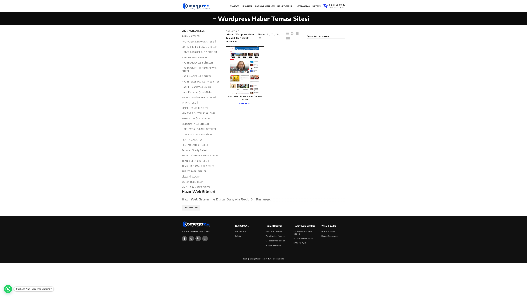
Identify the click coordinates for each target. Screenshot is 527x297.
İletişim (238, 236)
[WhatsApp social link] (205, 238)
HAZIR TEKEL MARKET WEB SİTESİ (201, 81)
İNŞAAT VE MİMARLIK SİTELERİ (199, 97)
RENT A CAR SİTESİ (192, 139)
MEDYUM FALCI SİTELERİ (195, 124)
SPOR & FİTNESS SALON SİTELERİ (200, 155)
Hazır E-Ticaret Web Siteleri (196, 87)
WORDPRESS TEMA (192, 182)
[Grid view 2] (292, 34)
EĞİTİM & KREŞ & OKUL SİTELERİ (199, 47)
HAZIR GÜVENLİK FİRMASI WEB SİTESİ (199, 69)
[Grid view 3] (297, 34)
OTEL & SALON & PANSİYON (197, 134)
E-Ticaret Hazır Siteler (303, 238)
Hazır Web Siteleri (274, 231)
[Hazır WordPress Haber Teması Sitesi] (245, 70)
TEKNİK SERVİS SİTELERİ (195, 161)
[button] (8, 289)
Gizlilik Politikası (328, 231)
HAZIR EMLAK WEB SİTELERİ (197, 62)
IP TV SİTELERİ (190, 102)
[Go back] (214, 18)
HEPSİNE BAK (300, 243)
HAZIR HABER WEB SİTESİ (196, 76)
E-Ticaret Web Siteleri (275, 241)
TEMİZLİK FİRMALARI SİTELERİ (198, 166)
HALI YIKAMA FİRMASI (194, 57)
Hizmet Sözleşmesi (329, 236)
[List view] (287, 34)
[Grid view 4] (288, 39)
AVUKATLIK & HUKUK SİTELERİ (199, 41)
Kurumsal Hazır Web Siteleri (303, 232)
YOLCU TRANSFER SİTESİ (196, 187)
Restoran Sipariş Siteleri (194, 150)
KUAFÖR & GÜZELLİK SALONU (198, 113)
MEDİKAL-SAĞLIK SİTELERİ (196, 118)
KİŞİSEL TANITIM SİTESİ (195, 108)
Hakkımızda (240, 231)
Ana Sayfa (231, 31)
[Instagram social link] (191, 238)
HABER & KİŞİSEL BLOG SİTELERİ (199, 52)
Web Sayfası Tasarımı (275, 236)
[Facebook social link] (184, 238)
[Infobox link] (334, 6)
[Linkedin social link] (198, 238)
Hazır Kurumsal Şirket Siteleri (197, 92)
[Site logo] (197, 6)
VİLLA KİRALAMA (191, 176)
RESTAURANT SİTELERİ (195, 145)
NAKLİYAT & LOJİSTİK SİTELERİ (199, 129)
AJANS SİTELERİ (191, 36)
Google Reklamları (274, 245)
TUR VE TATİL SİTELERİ (194, 171)
